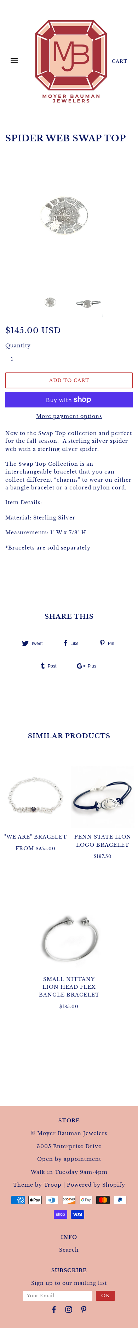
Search (69, 1250)
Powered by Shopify (96, 1185)
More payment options (69, 416)
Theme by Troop (37, 1185)
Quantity (16, 345)
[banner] (71, 61)
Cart (119, 61)
